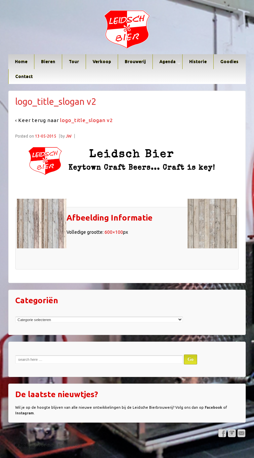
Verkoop (102, 61)
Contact (24, 76)
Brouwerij (135, 61)
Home (21, 61)
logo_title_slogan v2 (86, 120)
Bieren (48, 61)
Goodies (229, 61)
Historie (198, 61)
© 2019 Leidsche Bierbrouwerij (54, 445)
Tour (74, 61)
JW (68, 136)
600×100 (114, 232)
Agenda (167, 61)
